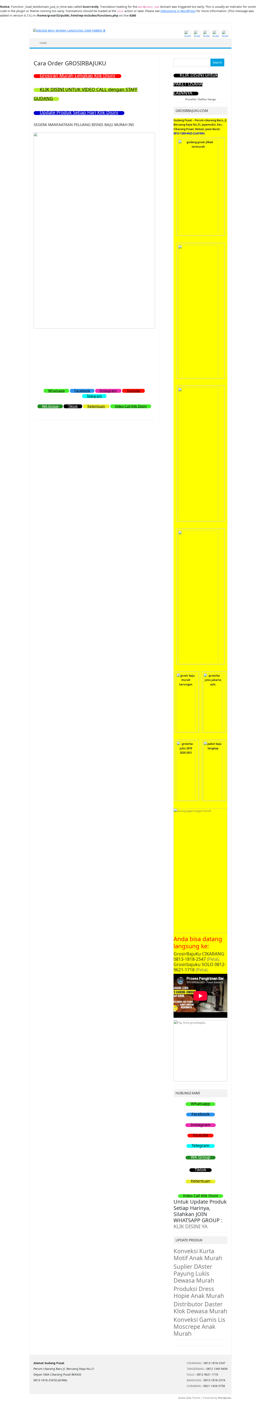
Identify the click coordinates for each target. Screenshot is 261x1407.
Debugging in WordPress (178, 11)
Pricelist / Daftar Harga (200, 99)
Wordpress (224, 1398)
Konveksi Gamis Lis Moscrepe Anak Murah (199, 1326)
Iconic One (184, 1398)
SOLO (190, 1374)
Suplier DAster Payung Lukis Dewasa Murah (194, 1273)
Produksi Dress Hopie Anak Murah (199, 1292)
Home (43, 43)
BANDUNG (194, 1380)
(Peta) (213, 959)
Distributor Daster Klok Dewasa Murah (200, 1307)
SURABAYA (194, 1386)
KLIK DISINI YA (191, 1226)
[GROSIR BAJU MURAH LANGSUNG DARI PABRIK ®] (69, 30)
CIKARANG (194, 1363)
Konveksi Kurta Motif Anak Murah (198, 1254)
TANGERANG (195, 1369)
